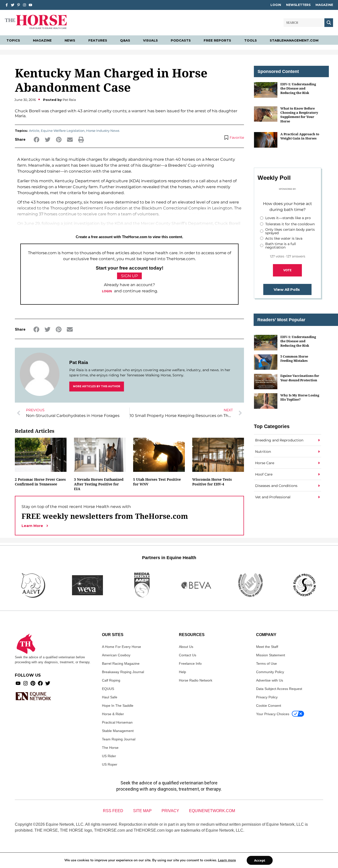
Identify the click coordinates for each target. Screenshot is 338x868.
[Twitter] (12, 5)
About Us (186, 647)
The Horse (110, 748)
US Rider (109, 756)
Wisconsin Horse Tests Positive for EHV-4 (212, 481)
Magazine (324, 5)
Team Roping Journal (118, 739)
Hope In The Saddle (117, 706)
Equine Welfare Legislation (63, 131)
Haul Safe (109, 697)
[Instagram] (24, 5)
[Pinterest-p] (18, 5)
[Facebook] (40, 683)
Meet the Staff (267, 647)
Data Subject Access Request (279, 689)
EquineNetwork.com (212, 811)
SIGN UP (129, 276)
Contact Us (187, 655)
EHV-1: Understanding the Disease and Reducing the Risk (298, 88)
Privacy (170, 811)
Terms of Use (266, 663)
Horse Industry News (102, 131)
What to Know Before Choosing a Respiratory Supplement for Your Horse (299, 114)
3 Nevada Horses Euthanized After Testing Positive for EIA (98, 484)
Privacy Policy (267, 697)
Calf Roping (111, 680)
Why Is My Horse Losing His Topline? (299, 397)
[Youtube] (18, 683)
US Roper (109, 764)
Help (182, 672)
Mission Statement (270, 655)
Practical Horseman (117, 722)
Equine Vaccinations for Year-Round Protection (299, 377)
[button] (36, 139)
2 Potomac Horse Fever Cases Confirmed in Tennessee (40, 481)
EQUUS (108, 689)
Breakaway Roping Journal (123, 672)
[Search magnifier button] (328, 22)
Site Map (142, 811)
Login (275, 5)
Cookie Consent (268, 706)
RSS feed (113, 811)
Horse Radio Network (195, 680)
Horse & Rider (113, 714)
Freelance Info (190, 663)
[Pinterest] (32, 683)
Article (34, 131)
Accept (259, 860)
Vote (287, 270)
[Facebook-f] (6, 5)
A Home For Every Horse (121, 647)
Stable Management (118, 731)
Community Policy (270, 672)
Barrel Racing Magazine (121, 663)
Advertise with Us (269, 680)
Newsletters (298, 5)
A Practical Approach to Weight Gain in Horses (299, 136)
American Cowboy (116, 655)
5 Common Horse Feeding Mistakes (294, 358)
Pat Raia (78, 362)
